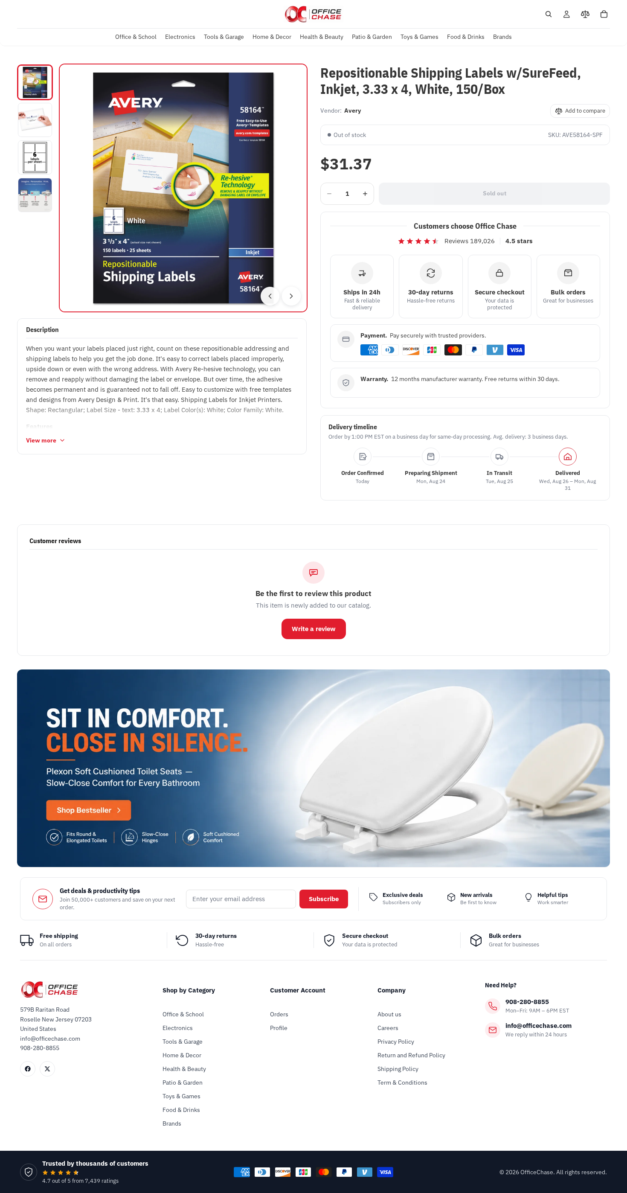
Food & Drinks (181, 1110)
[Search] (548, 14)
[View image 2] (35, 120)
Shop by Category (189, 990)
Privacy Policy (395, 1041)
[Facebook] (27, 1069)
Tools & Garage (183, 1041)
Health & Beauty (184, 1069)
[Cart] (604, 14)
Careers (387, 1028)
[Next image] (291, 296)
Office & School (183, 1014)
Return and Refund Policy (411, 1055)
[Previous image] (270, 296)
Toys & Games (181, 1096)
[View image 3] (35, 157)
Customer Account (297, 990)
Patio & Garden (183, 1082)
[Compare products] (585, 14)
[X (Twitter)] (47, 1069)
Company (391, 990)
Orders (279, 1014)
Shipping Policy (397, 1069)
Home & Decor (182, 1055)
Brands (172, 1123)
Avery (352, 110)
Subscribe (324, 899)
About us (389, 1014)
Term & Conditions (402, 1082)
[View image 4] (35, 195)
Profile (278, 1028)
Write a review (314, 629)
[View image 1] (35, 82)
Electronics (178, 1028)
